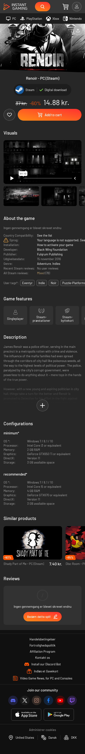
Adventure (44, 264)
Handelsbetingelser (42, 639)
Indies (56, 264)
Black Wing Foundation (52, 249)
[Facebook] (48, 700)
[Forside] (15, 7)
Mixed (41, 273)
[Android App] (59, 715)
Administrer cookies (42, 730)
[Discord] (13, 700)
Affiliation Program (42, 651)
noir (53, 283)
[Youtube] (60, 700)
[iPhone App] (26, 715)
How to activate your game (55, 245)
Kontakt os (42, 657)
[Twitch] (72, 700)
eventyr (27, 283)
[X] (25, 700)
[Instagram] (36, 700)
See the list (44, 235)
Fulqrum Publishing (50, 254)
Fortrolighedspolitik (42, 645)
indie (41, 283)
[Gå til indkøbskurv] (65, 6)
